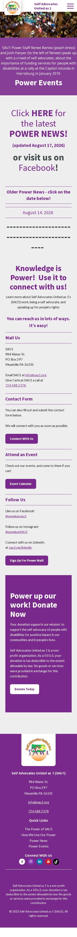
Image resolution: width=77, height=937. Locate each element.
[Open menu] (70, 6)
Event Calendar (21, 484)
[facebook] (22, 862)
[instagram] (31, 862)
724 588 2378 (15, 385)
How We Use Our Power (38, 835)
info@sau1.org (35, 375)
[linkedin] (40, 862)
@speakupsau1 (16, 516)
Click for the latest (38, 123)
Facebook (37, 167)
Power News (38, 841)
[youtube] (48, 862)
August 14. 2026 (38, 212)
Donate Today (25, 689)
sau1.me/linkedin (20, 547)
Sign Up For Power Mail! (27, 560)
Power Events (39, 846)
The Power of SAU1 (39, 829)
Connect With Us (21, 439)
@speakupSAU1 (16, 532)
